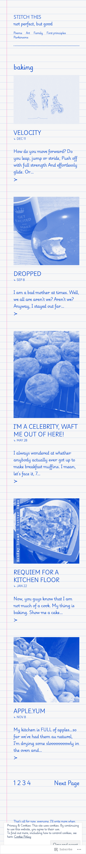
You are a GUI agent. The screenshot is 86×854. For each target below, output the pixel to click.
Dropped (27, 274)
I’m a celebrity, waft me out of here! (46, 430)
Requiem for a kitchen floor (36, 576)
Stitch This (27, 17)
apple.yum (29, 711)
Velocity (27, 133)
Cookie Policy (22, 837)
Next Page (66, 783)
